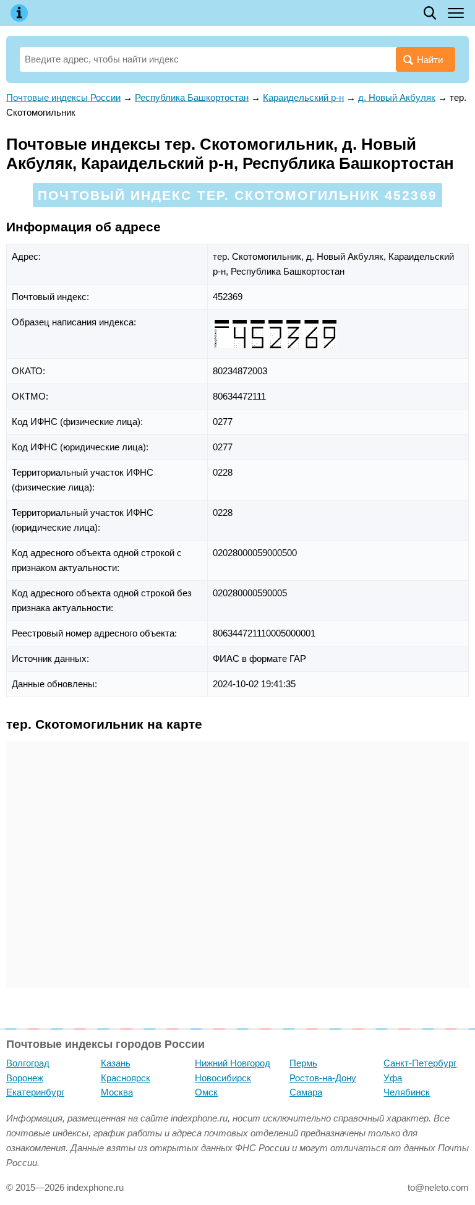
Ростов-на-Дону (322, 1078)
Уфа (392, 1078)
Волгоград (27, 1063)
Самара (305, 1092)
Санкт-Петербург (419, 1063)
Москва (117, 1092)
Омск (206, 1092)
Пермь (303, 1063)
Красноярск (125, 1078)
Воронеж (24, 1078)
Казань (116, 1063)
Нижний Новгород (232, 1063)
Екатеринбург (35, 1092)
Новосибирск (223, 1078)
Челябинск (406, 1092)
